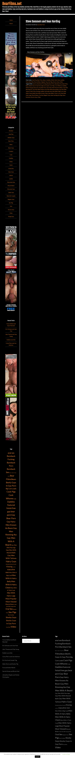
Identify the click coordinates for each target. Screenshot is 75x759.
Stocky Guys (56, 82)
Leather (62, 80)
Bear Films (40, 80)
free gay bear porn (33, 87)
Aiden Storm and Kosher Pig (10, 664)
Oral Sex (41, 95)
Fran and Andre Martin (8, 667)
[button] (69, 53)
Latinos (11, 175)
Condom (11, 151)
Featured (11, 505)
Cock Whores (58, 85)
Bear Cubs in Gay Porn (59, 650)
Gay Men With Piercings (62, 693)
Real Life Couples (11, 196)
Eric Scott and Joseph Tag (9, 660)
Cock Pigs (52, 85)
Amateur (11, 130)
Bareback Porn (50, 83)
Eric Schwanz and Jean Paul (10, 645)
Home (11, 20)
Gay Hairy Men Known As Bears (55, 87)
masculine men (48, 91)
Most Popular (11, 599)
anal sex (35, 83)
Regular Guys (44, 82)
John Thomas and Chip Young (10, 649)
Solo (11, 206)
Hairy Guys (57, 80)
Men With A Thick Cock (54, 93)
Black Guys (11, 148)
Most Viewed (11, 602)
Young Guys (11, 216)
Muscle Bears (37, 82)
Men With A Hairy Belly (11, 578)
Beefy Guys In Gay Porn (35, 85)
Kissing (38, 91)
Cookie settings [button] (66, 754)
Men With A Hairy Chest (42, 93)
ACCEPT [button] (37, 756)
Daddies (48, 80)
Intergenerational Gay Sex (11, 564)
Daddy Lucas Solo (11, 339)
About (11, 23)
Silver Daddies (11, 615)
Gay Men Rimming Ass (11, 531)
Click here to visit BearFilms (34, 72)
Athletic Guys (11, 137)
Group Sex (11, 168)
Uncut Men (8, 627)
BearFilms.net (12, 3)
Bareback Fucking (41, 83)
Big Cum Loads (45, 85)
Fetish (52, 80)
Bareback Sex (58, 83)
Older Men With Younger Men (65, 731)
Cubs (11, 154)
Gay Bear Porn (42, 87)
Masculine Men (30, 82)
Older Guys (11, 192)
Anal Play (34, 80)
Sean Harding (54, 95)
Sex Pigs (50, 82)
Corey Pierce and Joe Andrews (11, 656)
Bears (44, 80)
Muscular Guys (11, 189)
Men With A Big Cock (57, 91)
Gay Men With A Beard (38, 89)
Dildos (11, 161)
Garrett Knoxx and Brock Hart (10, 671)
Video (61, 82)
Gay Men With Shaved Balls (52, 89)
